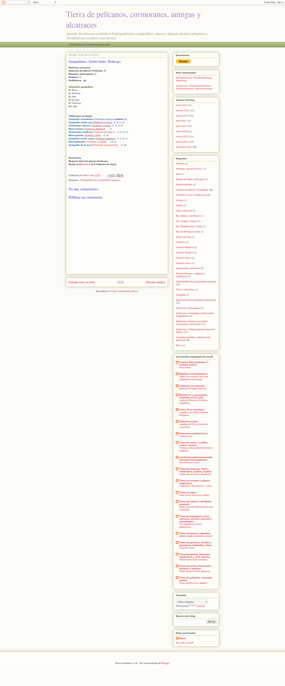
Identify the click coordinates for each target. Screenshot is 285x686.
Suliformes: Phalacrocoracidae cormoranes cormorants (192, 322)
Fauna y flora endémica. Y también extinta (193, 363)
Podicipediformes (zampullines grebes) (100, 180)
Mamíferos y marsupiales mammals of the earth (193, 396)
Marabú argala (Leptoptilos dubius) (195, 536)
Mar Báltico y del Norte (188, 215)
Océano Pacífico (184, 252)
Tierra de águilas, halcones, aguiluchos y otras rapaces (194, 555)
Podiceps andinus (104, 119)
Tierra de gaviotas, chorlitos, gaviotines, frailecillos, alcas (195, 543)
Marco (182, 638)
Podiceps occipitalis (98, 141)
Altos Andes (185, 367)
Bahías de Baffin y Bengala (190, 179)
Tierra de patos (187, 492)
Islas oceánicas (184, 210)
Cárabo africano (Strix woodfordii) (195, 474)
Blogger (165, 663)
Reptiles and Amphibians (193, 373)
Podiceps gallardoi (95, 129)
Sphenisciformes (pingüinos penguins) (196, 300)
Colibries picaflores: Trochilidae (192, 189)
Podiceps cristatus (101, 125)
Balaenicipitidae (184, 184)
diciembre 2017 (184, 147)
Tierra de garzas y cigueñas (194, 533)
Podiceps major (93, 135)
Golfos (179, 205)
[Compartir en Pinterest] (121, 175)
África (179, 345)
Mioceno (84, 164)
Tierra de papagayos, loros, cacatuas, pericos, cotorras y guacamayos (195, 519)
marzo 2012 (182, 115)
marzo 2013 (182, 136)
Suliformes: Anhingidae (188, 308)
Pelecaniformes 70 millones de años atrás (89, 44)
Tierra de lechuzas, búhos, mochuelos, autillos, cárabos (195, 470)
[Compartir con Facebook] (118, 175)
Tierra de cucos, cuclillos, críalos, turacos (193, 443)
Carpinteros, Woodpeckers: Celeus (195, 486)
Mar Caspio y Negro (186, 221)
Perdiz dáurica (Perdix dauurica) (194, 571)
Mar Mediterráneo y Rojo (189, 226)
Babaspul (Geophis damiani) (192, 388)
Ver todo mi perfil (184, 642)
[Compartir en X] (115, 175)
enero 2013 (182, 131)
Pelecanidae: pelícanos (188, 268)
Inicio (120, 282)
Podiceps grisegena (105, 132)
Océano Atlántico (184, 247)
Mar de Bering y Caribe (188, 231)
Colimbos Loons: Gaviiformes (191, 195)
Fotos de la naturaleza (191, 409)
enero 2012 (182, 105)
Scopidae (181, 294)
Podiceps (102, 122)
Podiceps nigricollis (105, 138)
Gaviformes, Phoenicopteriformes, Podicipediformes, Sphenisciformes (194, 87)
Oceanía (180, 242)
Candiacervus (185, 436)
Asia (178, 174)
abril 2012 (181, 120)
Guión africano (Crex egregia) (193, 583)
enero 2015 (182, 142)
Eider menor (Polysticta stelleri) (194, 495)
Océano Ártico (183, 258)
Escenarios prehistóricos (193, 433)
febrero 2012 (182, 110)
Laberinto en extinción (192, 386)
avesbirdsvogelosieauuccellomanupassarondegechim (195, 458)
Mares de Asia (183, 237)
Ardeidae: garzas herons (189, 168)
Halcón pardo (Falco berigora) (193, 559)
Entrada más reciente (82, 282)
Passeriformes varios (189, 462)
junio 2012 (181, 126)
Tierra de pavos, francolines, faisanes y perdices (195, 567)
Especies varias (187, 548)
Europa (179, 200)
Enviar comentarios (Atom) (124, 291)
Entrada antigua (155, 282)
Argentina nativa (188, 421)
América (180, 163)
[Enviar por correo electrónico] (109, 175)
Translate (200, 606)
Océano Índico (183, 263)
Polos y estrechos (185, 289)
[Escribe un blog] (112, 175)
